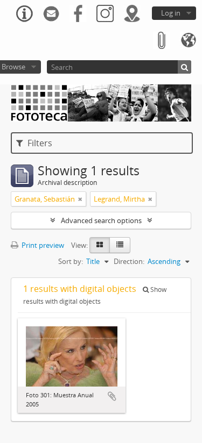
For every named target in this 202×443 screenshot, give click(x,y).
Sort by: (70, 261)
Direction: (129, 261)
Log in (170, 13)
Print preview (42, 245)
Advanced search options (101, 220)
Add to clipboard (112, 396)
